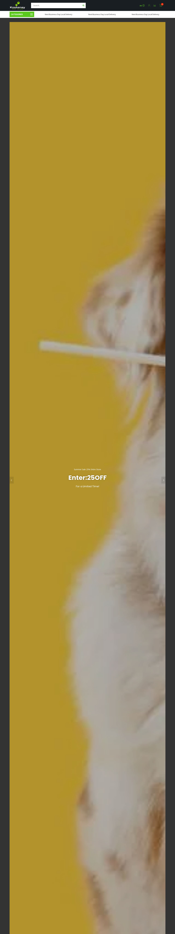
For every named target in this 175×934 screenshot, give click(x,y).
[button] (12, 480)
